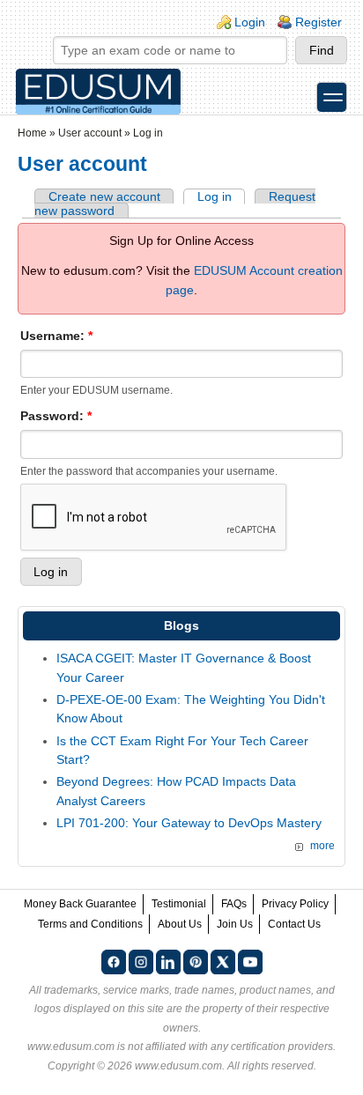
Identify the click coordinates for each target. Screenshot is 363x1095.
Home (32, 133)
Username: (56, 336)
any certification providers (272, 1046)
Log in (214, 196)
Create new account (104, 196)
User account (90, 133)
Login (249, 22)
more (322, 845)
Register (318, 22)
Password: (56, 416)
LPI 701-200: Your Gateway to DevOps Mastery (189, 823)
